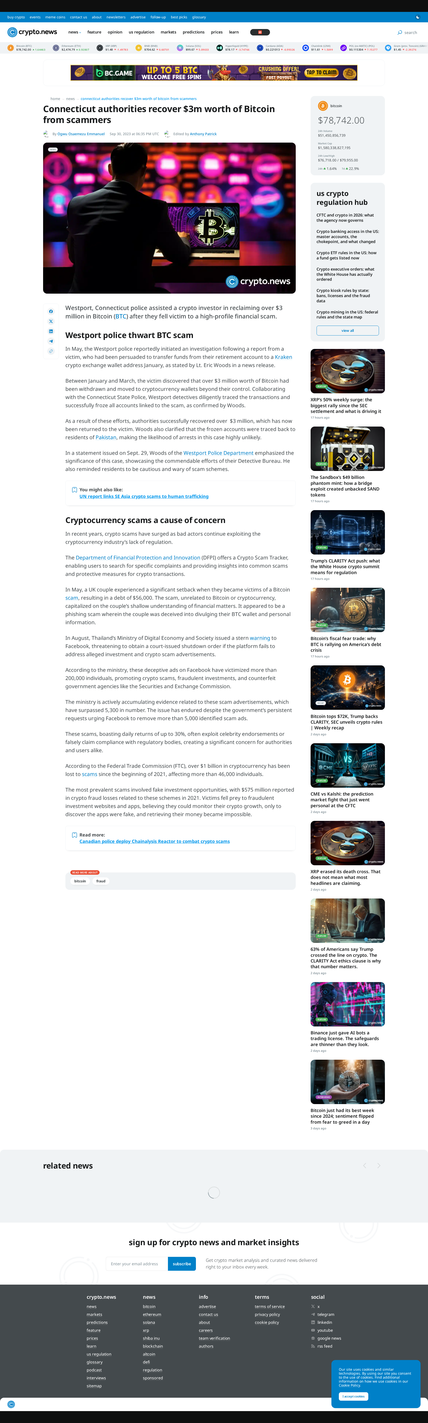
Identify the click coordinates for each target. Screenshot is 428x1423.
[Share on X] (51, 321)
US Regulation (141, 32)
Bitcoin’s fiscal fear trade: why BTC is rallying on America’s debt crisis (346, 644)
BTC (120, 316)
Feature (94, 32)
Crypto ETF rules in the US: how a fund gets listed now (346, 255)
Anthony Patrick (203, 133)
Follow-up (158, 17)
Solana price (193, 48)
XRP (146, 1330)
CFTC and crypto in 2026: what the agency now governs (345, 217)
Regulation (152, 1370)
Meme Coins (55, 17)
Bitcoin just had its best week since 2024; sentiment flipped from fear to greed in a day (342, 1116)
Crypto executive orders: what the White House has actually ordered (345, 274)
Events (35, 17)
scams (89, 774)
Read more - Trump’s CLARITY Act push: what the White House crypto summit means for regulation (348, 532)
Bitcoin (80, 881)
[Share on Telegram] (51, 341)
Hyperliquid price (233, 48)
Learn (234, 32)
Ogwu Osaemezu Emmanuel (81, 133)
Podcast (94, 1370)
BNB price (152, 48)
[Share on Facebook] (51, 311)
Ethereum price (71, 48)
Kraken (283, 356)
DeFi (146, 1362)
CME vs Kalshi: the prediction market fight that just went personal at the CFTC (342, 799)
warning (260, 637)
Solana (149, 1322)
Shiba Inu (151, 1338)
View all (348, 330)
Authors (206, 1346)
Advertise (138, 17)
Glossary (199, 17)
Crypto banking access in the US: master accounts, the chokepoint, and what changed (348, 237)
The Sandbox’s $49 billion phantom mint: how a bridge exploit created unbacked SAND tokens (345, 485)
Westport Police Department (219, 452)
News (73, 32)
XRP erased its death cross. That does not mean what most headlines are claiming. (345, 877)
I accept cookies (354, 1396)
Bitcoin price (26, 48)
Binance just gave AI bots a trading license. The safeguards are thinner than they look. (345, 1038)
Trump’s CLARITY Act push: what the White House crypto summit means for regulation (345, 566)
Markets (168, 32)
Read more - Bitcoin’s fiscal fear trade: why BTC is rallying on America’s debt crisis (348, 610)
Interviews (96, 1378)
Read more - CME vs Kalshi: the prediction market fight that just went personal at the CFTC (348, 765)
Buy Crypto (16, 17)
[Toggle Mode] (418, 17)
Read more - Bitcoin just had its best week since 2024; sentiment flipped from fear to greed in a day (348, 1082)
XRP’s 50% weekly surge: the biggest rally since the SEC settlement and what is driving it (346, 405)
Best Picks (179, 17)
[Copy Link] (51, 351)
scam (71, 597)
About (97, 17)
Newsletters (116, 17)
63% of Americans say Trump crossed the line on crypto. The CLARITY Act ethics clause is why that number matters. (346, 957)
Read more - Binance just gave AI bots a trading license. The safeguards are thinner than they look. (348, 1004)
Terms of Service (270, 1306)
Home (55, 98)
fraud (101, 881)
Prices (216, 32)
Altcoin (149, 1354)
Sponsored (153, 1378)
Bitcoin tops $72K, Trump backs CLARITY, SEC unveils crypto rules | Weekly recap (346, 722)
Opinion (115, 32)
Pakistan (106, 437)
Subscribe (182, 1264)
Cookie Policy (267, 1322)
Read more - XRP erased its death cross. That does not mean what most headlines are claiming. (348, 843)
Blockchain (153, 1346)
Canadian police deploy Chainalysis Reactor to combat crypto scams (155, 841)
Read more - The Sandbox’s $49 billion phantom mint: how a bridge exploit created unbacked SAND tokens (348, 449)
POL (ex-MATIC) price (358, 48)
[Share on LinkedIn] (51, 331)
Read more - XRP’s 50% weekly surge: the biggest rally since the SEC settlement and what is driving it (348, 371)
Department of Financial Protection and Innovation (138, 557)
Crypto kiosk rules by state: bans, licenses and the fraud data (343, 296)
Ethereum (152, 1314)
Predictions (194, 32)
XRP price (112, 48)
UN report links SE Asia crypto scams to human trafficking (144, 496)
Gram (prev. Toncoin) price (406, 48)
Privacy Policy (267, 1314)
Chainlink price (317, 48)
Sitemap (94, 1386)
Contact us (78, 17)
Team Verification (214, 1338)
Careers (206, 1330)
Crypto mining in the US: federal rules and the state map (347, 314)
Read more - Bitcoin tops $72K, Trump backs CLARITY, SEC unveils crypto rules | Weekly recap (348, 687)
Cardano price (276, 48)
